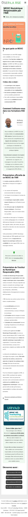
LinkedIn (24, 503)
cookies (15, 501)
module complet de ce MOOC (11, 181)
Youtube (14, 505)
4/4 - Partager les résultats (17, 17)
